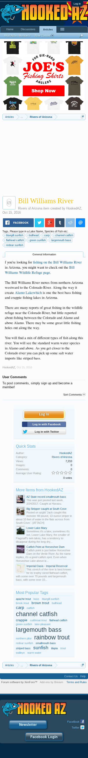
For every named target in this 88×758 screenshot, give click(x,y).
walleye (20, 652)
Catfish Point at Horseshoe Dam (45, 546)
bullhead (34, 235)
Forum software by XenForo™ (19, 682)
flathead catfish (15, 240)
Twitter (75, 727)
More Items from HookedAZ (39, 490)
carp (47, 235)
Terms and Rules (76, 682)
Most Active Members (17, 35)
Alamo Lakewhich (28, 292)
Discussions (28, 29)
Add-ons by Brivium (51, 682)
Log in (77, 3)
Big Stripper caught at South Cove (46, 508)
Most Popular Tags (32, 593)
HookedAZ (73, 208)
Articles (48, 29)
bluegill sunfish (14, 235)
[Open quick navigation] (82, 116)
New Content (42, 35)
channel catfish (64, 235)
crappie (21, 620)
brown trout (40, 603)
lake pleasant (42, 624)
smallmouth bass (46, 643)
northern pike (24, 638)
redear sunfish (14, 245)
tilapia (54, 648)
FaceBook (73, 721)
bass (36, 598)
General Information (44, 254)
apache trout (23, 598)
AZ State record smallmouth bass (46, 496)
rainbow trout (52, 637)
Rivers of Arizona (30, 208)
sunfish (40, 647)
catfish (30, 607)
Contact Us (71, 676)
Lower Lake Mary (36, 527)
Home (9, 29)
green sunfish (38, 240)
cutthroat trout (38, 620)
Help (83, 676)
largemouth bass (61, 240)
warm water (34, 652)
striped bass (23, 648)
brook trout (22, 603)
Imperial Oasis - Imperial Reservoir (47, 566)
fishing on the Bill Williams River (57, 262)
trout (63, 648)
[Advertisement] (44, 157)
